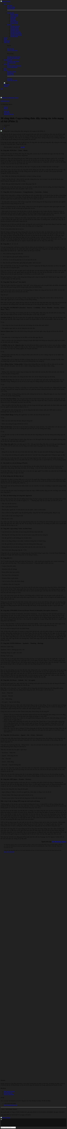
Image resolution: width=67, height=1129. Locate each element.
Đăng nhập (7, 84)
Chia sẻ (6, 107)
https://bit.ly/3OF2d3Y (9, 851)
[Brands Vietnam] (5, 1)
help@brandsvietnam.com (10, 1105)
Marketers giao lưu (9, 114)
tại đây (23, 147)
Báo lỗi (6, 108)
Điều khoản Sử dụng (9, 1091)
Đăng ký (6, 86)
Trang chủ (6, 111)
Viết (2, 89)
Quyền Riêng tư (8, 1093)
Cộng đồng (7, 112)
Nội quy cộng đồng (9, 1094)
